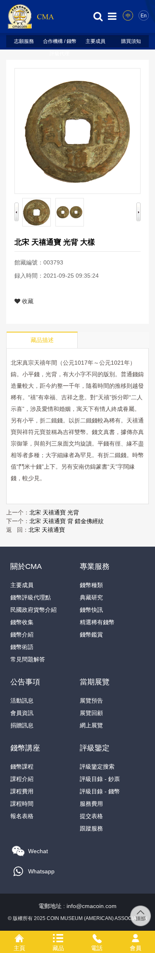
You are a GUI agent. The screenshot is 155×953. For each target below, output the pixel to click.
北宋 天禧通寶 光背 (54, 512)
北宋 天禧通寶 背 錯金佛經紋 (66, 521)
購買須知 (131, 41)
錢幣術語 (21, 647)
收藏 (26, 301)
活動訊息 (21, 700)
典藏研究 (91, 597)
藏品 (58, 937)
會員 (135, 937)
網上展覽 (91, 725)
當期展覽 (95, 682)
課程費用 (21, 791)
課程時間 (21, 803)
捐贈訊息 (21, 725)
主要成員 (95, 41)
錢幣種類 (91, 585)
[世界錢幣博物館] (30, 16)
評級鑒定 (95, 748)
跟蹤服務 (91, 828)
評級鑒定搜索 (97, 766)
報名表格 (21, 816)
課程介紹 (21, 779)
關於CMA (26, 566)
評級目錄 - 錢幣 (100, 791)
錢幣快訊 (91, 609)
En (144, 16)
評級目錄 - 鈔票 (100, 779)
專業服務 (95, 566)
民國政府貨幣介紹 (33, 609)
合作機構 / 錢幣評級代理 (59, 42)
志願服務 (24, 41)
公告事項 (25, 682)
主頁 (19, 937)
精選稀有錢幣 (97, 622)
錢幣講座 (25, 748)
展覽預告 (91, 700)
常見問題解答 (27, 659)
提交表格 (91, 816)
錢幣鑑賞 (91, 634)
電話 (97, 937)
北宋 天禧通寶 (47, 529)
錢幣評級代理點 (30, 597)
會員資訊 (21, 713)
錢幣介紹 (21, 634)
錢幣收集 (21, 622)
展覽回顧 (91, 713)
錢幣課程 (21, 766)
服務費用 (91, 803)
